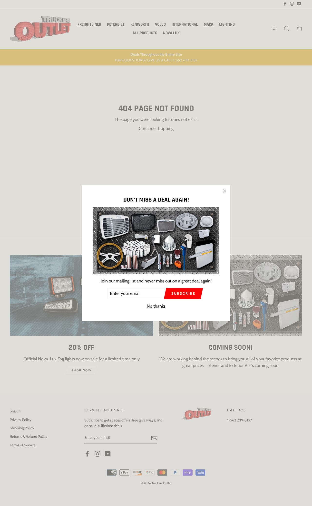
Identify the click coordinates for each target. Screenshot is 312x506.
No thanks (156, 306)
